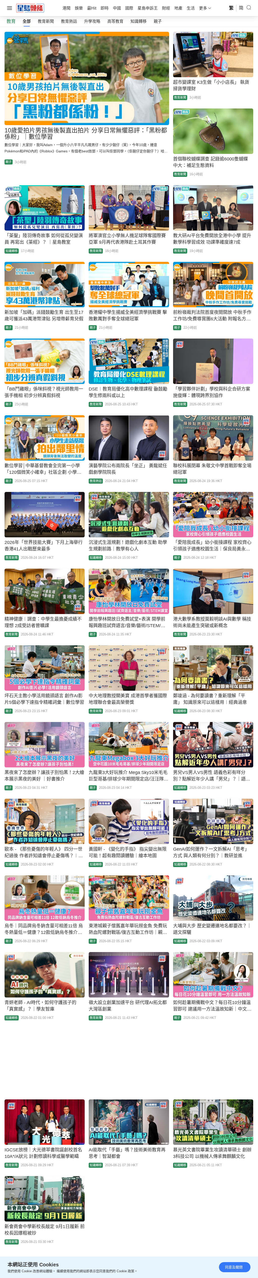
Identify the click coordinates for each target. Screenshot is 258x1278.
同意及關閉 (234, 1267)
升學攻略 (92, 21)
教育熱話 (69, 21)
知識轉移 (139, 21)
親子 (158, 21)
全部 (27, 21)
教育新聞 (46, 21)
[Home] (30, 7)
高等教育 (115, 21)
